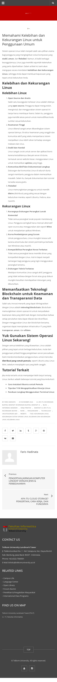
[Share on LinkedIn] (21, 431)
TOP (28, 649)
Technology (46, 411)
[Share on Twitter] (13, 431)
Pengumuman (32, 411)
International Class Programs (15, 596)
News (22, 411)
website (23, 414)
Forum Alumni (9, 588)
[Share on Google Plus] (36, 431)
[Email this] (13, 438)
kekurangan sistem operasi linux (15, 417)
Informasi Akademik (10, 408)
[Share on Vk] (5, 438)
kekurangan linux (41, 414)
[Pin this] (44, 431)
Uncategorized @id (9, 414)
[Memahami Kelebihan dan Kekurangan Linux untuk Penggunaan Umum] (28, 13)
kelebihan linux (13, 419)
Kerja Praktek (26, 408)
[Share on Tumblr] (28, 431)
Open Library (9, 585)
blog (45, 405)
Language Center (10, 581)
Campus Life (8, 578)
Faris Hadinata (29, 452)
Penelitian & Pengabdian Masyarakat (19, 592)
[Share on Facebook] (5, 431)
